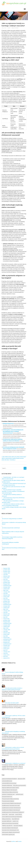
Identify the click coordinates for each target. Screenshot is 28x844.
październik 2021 (7, 604)
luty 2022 (5, 598)
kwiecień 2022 (6, 595)
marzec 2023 (6, 577)
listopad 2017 (6, 642)
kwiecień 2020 (6, 632)
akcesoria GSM (21, 778)
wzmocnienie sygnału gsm (8, 834)
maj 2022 (5, 593)
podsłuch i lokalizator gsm (8, 794)
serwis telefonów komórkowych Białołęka (12, 816)
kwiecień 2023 (6, 576)
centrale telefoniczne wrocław (9, 783)
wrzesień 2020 (6, 625)
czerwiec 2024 (6, 573)
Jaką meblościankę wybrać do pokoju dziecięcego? (14, 456)
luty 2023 (5, 579)
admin (8, 27)
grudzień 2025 (6, 569)
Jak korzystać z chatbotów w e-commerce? (15, 763)
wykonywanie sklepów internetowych (10, 832)
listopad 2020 (6, 621)
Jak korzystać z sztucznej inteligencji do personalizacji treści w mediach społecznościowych (13, 431)
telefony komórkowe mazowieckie (10, 823)
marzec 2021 (6, 615)
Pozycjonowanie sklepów (8, 801)
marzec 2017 (6, 648)
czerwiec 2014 (6, 651)
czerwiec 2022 (6, 591)
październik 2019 (7, 639)
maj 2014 (5, 653)
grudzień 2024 (6, 571)
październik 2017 (7, 643)
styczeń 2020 (6, 637)
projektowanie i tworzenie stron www (11, 805)
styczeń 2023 (6, 580)
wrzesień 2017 (6, 645)
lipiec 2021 (5, 609)
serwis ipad (11, 814)
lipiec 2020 (5, 628)
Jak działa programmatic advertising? (11, 527)
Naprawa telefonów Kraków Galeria (10, 787)
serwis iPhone (18, 814)
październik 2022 (7, 585)
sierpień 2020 (6, 626)
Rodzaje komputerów (8, 423)
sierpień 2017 (6, 647)
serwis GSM (5, 814)
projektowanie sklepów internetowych (11, 810)
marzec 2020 (6, 634)
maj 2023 (5, 574)
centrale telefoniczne (7, 781)
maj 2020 (5, 631)
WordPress (13, 841)
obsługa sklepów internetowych (9, 789)
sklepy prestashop (6, 819)
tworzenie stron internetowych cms (10, 830)
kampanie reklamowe (7, 785)
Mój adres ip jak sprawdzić (19, 785)
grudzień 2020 (6, 620)
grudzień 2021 (6, 601)
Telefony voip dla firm (7, 825)
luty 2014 (5, 656)
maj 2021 (5, 612)
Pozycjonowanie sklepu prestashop (10, 798)
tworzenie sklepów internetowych (10, 827)
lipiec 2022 (5, 590)
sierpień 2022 (6, 588)
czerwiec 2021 (6, 610)
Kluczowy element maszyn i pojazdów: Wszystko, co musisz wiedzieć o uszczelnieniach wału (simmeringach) (13, 491)
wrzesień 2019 (6, 640)
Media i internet (15, 27)
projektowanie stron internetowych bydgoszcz (13, 812)
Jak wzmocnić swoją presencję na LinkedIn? (12, 518)
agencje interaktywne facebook (9, 778)
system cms (15, 821)
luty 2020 (5, 636)
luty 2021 (5, 617)
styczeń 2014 (6, 658)
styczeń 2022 (6, 599)
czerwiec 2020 (6, 629)
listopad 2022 (6, 584)
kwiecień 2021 (6, 614)
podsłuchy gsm (19, 794)
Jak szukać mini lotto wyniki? (12, 702)
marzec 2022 (6, 596)
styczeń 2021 (6, 618)
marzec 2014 (6, 655)
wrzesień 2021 (6, 606)
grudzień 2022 (6, 582)
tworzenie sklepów (18, 825)
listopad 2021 (6, 603)
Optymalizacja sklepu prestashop (10, 792)
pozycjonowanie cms (7, 796)
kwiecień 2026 (6, 568)
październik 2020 (7, 623)
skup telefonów (15, 819)
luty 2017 (5, 650)
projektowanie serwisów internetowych (11, 807)
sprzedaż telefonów (6, 821)
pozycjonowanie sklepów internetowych (11, 803)
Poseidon (19, 841)
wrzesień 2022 (6, 587)
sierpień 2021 (6, 607)
